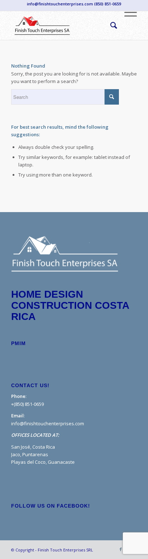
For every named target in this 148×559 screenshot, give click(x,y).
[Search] (110, 25)
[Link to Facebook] (120, 549)
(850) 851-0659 (107, 3)
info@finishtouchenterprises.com (47, 423)
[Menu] (127, 25)
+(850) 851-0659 (27, 404)
